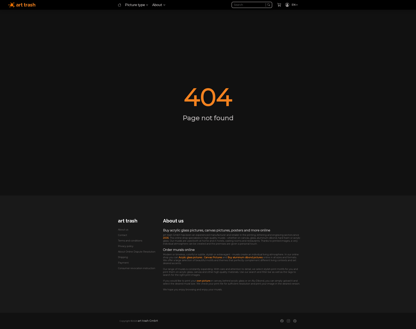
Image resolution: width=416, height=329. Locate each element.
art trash (127, 221)
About (157, 5)
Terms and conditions (130, 240)
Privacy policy (125, 246)
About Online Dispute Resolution (136, 251)
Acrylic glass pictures (191, 257)
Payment (123, 262)
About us (123, 229)
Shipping (123, 257)
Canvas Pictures (213, 257)
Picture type (135, 5)
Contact (122, 235)
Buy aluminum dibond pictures (245, 257)
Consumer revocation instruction (136, 268)
